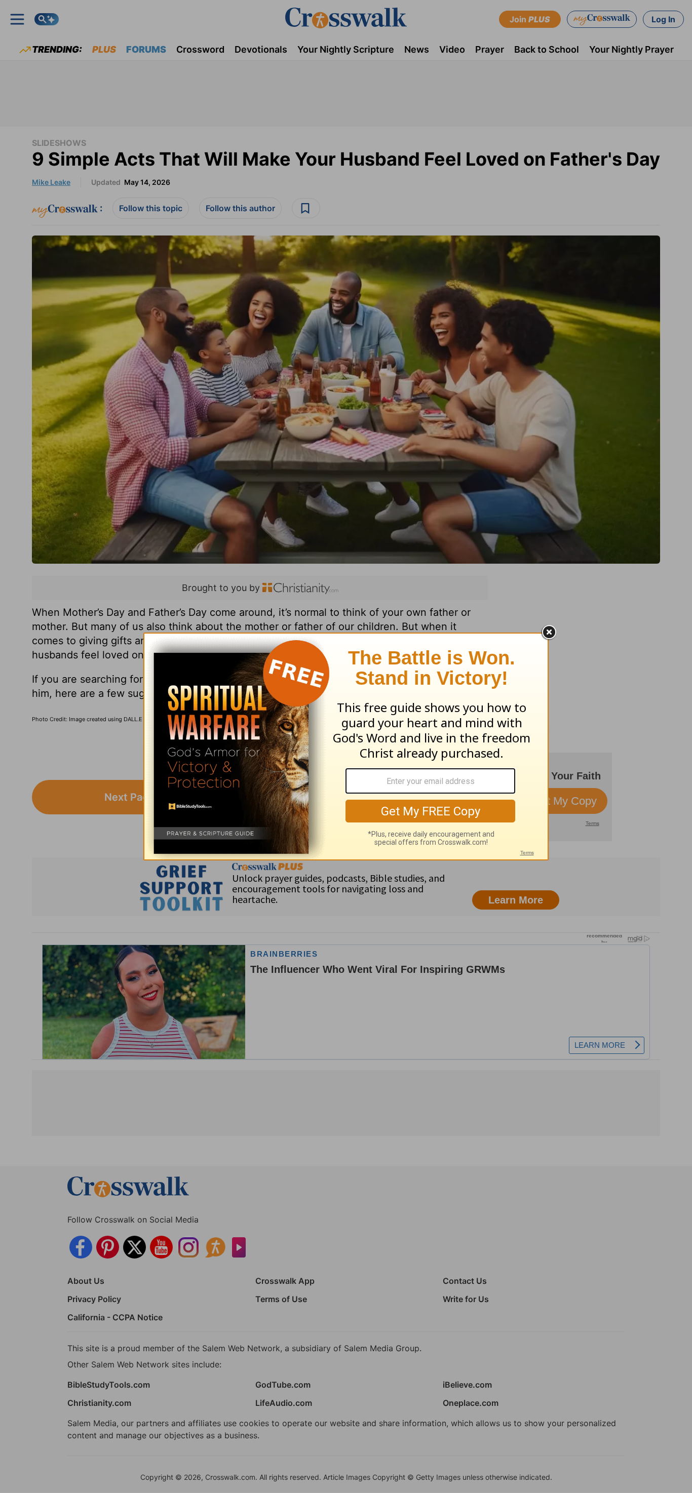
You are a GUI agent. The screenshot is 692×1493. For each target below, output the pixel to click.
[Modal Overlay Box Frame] (346, 746)
